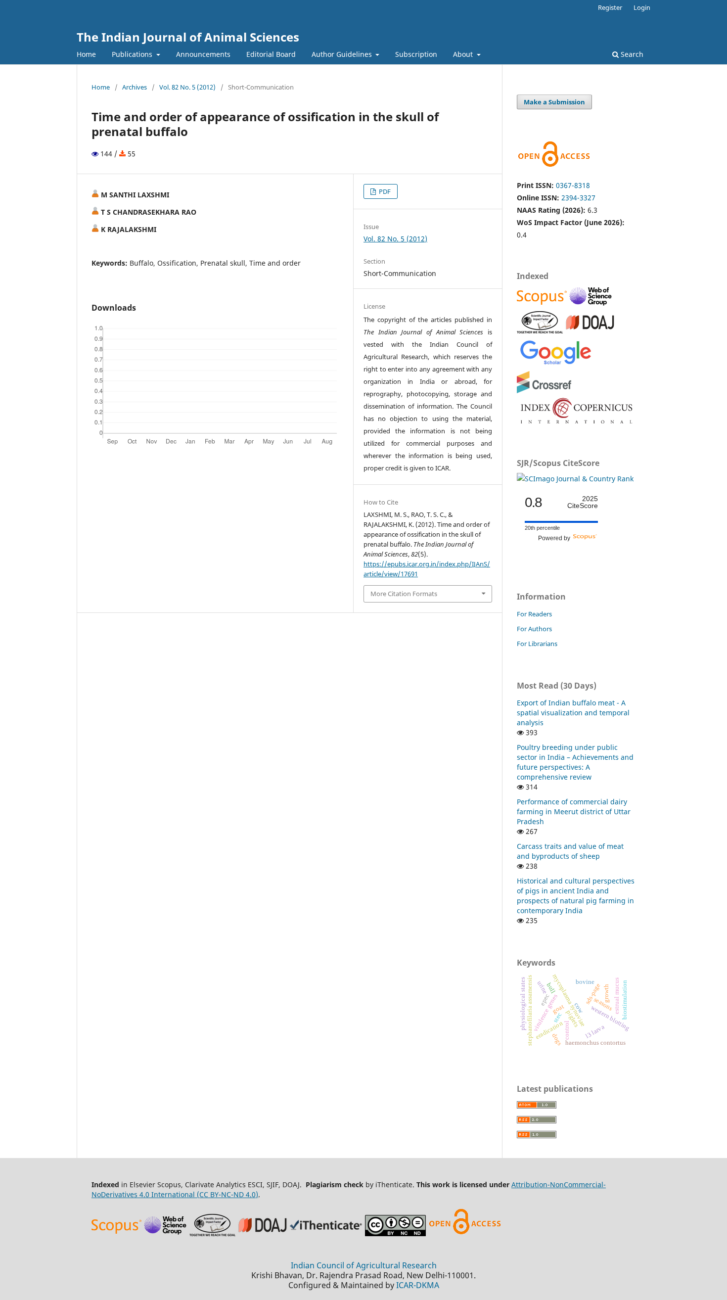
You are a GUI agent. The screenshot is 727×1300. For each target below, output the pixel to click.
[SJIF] (540, 330)
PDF (384, 191)
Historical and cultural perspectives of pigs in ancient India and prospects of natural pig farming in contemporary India (576, 895)
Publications (133, 54)
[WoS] (592, 304)
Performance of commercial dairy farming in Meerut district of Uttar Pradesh (574, 811)
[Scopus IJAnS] (543, 304)
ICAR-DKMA (417, 1285)
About (464, 54)
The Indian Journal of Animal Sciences (188, 37)
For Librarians (537, 643)
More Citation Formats (403, 593)
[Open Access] (465, 1233)
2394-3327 (578, 197)
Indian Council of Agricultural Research (364, 1265)
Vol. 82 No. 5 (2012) (187, 87)
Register (610, 7)
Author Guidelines (343, 54)
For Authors (534, 628)
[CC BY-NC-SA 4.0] (395, 1233)
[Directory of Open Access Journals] (590, 330)
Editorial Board (271, 54)
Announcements (203, 54)
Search (631, 54)
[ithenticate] (327, 1233)
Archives (134, 87)
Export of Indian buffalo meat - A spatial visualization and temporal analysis (573, 712)
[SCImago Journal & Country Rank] (575, 478)
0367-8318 (573, 185)
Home (86, 54)
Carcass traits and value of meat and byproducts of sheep (570, 851)
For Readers (534, 613)
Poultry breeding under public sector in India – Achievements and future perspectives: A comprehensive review (575, 762)
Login (642, 7)
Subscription (416, 54)
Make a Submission (554, 101)
